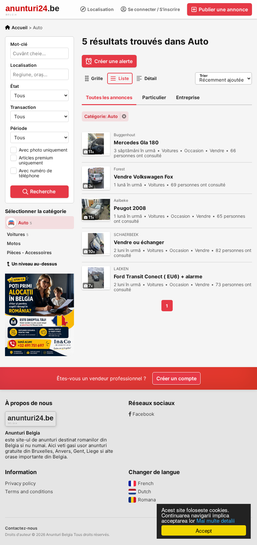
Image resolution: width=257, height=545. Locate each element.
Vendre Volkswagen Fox (143, 177)
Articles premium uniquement (36, 160)
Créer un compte (176, 378)
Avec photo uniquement (43, 149)
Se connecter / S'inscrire (153, 9)
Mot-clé (18, 44)
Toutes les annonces (109, 97)
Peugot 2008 (130, 208)
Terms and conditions (29, 491)
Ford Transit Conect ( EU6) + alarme (158, 277)
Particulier (154, 97)
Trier (204, 75)
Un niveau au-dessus (34, 263)
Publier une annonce (222, 9)
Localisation (100, 9)
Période (18, 128)
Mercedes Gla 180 (136, 143)
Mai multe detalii (216, 520)
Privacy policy (20, 483)
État (14, 86)
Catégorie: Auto (101, 116)
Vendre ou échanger (139, 242)
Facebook (142, 414)
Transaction (23, 107)
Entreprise (188, 97)
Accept (204, 530)
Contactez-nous (21, 528)
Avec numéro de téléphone (35, 173)
